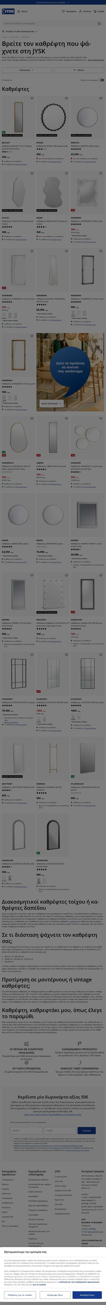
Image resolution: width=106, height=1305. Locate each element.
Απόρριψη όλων (55, 1295)
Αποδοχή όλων (87, 1295)
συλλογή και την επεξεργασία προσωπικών (79, 1282)
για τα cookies (39, 1284)
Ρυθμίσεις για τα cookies (20, 1295)
